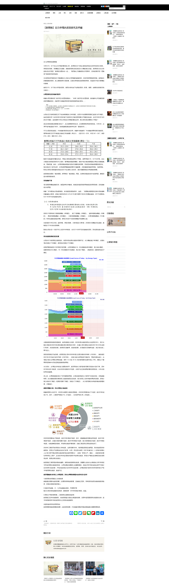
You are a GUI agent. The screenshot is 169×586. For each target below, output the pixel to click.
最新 (109, 24)
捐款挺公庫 (70, 6)
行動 (117, 24)
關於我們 (46, 6)
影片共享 (59, 6)
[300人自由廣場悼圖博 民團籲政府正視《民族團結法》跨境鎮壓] (109, 113)
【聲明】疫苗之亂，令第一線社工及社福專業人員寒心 (90, 523)
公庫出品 (46, 8)
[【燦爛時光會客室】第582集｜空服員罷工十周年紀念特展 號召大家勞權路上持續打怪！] (109, 189)
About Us (52, 6)
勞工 (65, 13)
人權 (59, 13)
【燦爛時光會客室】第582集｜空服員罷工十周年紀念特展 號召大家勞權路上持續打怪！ (119, 191)
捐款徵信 (77, 6)
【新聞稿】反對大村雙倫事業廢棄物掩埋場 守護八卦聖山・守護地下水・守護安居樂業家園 (73, 580)
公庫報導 (47, 13)
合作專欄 (114, 13)
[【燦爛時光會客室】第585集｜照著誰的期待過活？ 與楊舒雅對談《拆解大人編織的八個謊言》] (109, 32)
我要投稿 (83, 6)
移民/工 (82, 13)
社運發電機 (90, 13)
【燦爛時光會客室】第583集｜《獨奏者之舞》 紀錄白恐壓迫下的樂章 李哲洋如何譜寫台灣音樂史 (119, 78)
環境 (54, 13)
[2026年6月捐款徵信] (109, 92)
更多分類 (47, 17)
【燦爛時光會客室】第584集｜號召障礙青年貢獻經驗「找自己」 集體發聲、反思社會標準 (119, 63)
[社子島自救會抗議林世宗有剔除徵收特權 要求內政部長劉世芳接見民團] (109, 48)
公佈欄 (64, 6)
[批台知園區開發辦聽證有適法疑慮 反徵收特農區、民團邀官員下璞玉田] (109, 125)
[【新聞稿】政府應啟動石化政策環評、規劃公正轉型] (94, 568)
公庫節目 (98, 13)
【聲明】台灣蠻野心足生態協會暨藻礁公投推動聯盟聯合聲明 (53, 579)
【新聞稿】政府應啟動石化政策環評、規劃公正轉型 (94, 579)
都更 (76, 13)
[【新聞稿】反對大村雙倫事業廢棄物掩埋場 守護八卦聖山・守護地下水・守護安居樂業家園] (73, 568)
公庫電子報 (121, 138)
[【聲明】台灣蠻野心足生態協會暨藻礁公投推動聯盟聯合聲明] (53, 568)
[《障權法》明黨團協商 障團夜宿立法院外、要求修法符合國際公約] (109, 101)
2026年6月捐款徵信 (118, 90)
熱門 (113, 24)
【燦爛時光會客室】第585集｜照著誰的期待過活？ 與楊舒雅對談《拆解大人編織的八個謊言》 (119, 34)
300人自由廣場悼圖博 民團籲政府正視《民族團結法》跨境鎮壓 (119, 113)
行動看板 (89, 6)
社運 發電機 (58, 540)
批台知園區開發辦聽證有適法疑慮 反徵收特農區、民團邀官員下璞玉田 (118, 127)
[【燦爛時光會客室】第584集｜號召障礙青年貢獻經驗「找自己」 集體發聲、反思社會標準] (109, 62)
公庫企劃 (106, 13)
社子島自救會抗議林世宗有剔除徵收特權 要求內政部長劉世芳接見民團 (118, 49)
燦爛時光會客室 (112, 138)
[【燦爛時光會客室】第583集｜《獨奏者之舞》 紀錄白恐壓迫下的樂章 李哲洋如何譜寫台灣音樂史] (109, 76)
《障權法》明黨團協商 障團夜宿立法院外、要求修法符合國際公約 (119, 101)
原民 (70, 13)
